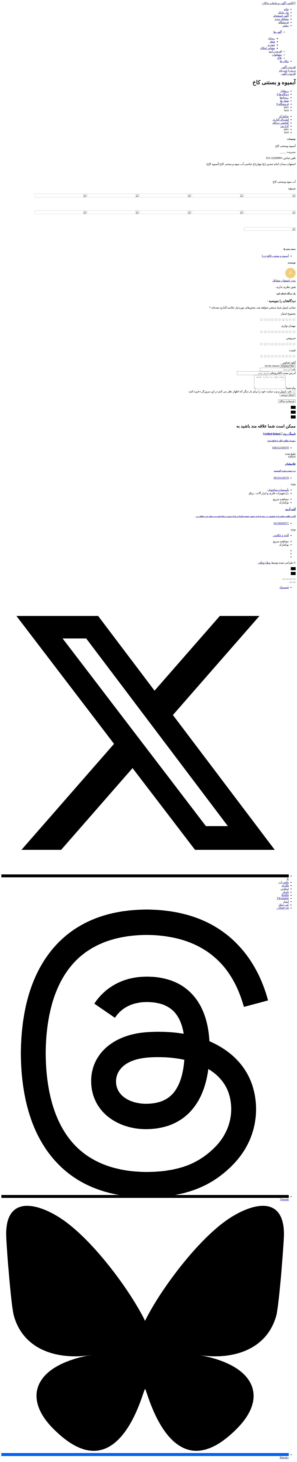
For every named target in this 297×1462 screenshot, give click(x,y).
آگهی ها (277, 31)
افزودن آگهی (288, 67)
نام (294, 369)
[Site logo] (279, 3)
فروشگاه (283, 22)
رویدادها (284, 97)
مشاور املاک (267, 48)
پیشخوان (277, 54)
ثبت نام (283, 70)
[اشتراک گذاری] (290, 579)
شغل (272, 41)
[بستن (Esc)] (294, 579)
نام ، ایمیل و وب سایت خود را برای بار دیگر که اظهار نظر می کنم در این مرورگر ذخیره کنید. (240, 391)
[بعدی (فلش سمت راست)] (290, 582)
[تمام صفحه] (287, 579)
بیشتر (285, 25)
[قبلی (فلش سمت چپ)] (294, 582)
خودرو (271, 44)
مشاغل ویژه (282, 19)
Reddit (285, 895)
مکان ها (284, 61)
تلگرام (285, 885)
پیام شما (291, 388)
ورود (293, 70)
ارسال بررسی (287, 395)
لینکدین (284, 888)
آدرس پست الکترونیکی (283, 373)
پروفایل (284, 91)
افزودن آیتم (275, 51)
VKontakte (283, 898)
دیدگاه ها (283, 94)
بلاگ (279, 57)
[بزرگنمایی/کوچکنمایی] (284, 579)
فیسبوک (284, 587)
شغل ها (284, 100)
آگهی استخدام (281, 15)
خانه (286, 9)
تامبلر (285, 892)
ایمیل (286, 901)
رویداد (271, 38)
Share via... (283, 907)
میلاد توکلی (264, 562)
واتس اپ (284, 882)
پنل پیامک (283, 12)
